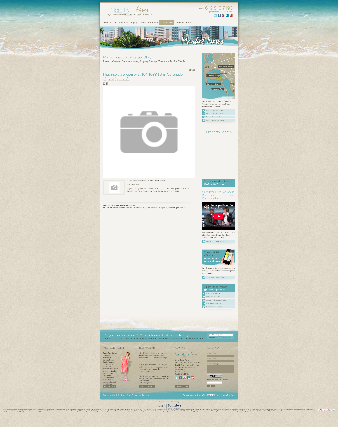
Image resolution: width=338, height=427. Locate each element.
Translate (226, 337)
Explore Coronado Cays (214, 117)
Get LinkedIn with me (213, 303)
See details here (133, 185)
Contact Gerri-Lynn (157, 208)
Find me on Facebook (213, 293)
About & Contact (184, 22)
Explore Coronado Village (214, 110)
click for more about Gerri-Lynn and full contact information (172, 338)
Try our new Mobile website (215, 277)
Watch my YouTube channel (215, 241)
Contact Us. (136, 395)
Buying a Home (137, 22)
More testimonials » (146, 386)
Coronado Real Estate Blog (135, 208)
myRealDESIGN (207, 395)
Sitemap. (145, 395)
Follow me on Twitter (213, 297)
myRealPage (229, 395)
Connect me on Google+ (214, 307)
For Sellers (153, 22)
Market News (166, 22)
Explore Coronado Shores (214, 113)
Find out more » (109, 386)
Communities (121, 22)
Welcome (108, 22)
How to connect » (182, 386)
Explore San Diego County (215, 120)
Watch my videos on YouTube (216, 300)
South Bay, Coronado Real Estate (119, 80)
